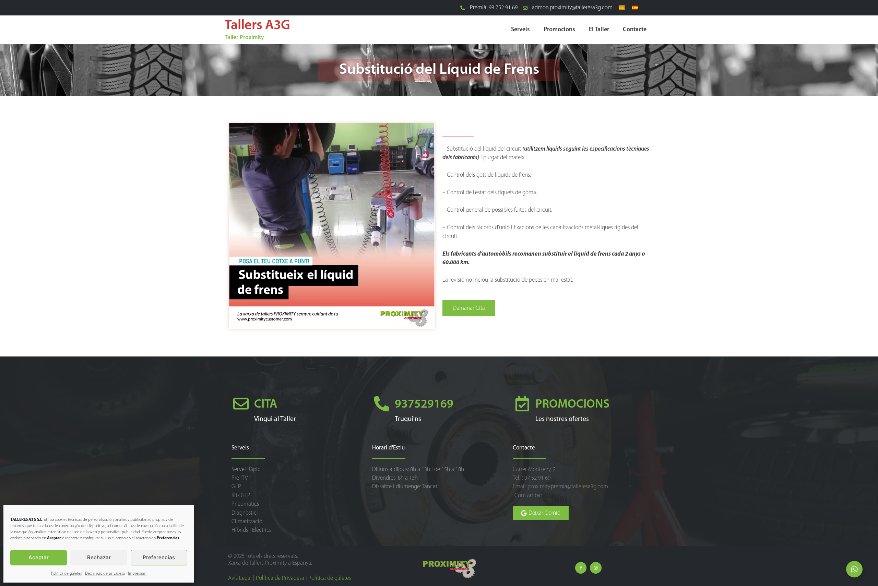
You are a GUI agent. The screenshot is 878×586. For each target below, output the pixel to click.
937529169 (424, 405)
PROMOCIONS (572, 405)
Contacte (634, 30)
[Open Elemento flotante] (854, 569)
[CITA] (241, 403)
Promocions (559, 30)
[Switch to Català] (621, 8)
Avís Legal (240, 578)
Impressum (137, 574)
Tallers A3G (257, 26)
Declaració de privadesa (104, 574)
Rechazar (99, 557)
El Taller (599, 30)
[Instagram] (596, 568)
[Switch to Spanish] (634, 8)
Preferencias (159, 557)
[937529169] (381, 403)
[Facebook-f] (581, 568)
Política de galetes (66, 574)
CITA (265, 405)
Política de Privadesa (280, 578)
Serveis (520, 30)
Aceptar (38, 557)
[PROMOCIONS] (522, 403)
